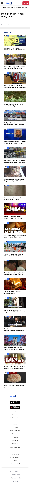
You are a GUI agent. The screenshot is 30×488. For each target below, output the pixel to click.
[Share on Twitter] (8, 25)
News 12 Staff (4, 20)
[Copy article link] (10, 25)
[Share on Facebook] (6, 25)
